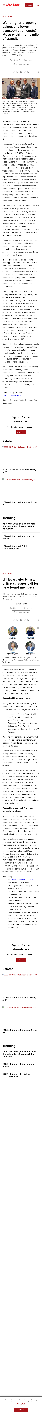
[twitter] (21, 72)
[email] (28, 72)
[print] (39, 72)
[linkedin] (17, 72)
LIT (25, 604)
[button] (4, 5)
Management (7, 17)
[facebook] (14, 72)
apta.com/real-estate (11, 395)
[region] (21, 1405)
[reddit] (25, 72)
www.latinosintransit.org (22, 879)
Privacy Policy (21, 1404)
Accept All (21, 1409)
